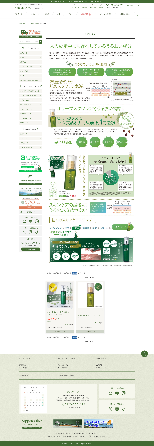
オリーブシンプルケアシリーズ (29, 91)
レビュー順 (81, 273)
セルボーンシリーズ (26, 109)
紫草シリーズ (24, 123)
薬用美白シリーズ (25, 114)
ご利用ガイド (31, 212)
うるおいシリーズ (25, 118)
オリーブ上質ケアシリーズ (28, 95)
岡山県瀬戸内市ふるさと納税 (66, 375)
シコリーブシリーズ (26, 104)
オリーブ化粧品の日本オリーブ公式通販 (28, 23)
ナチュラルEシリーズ (26, 100)
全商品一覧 (23, 53)
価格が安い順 (56, 273)
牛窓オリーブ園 (23, 375)
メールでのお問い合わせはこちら (30, 249)
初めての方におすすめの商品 (29, 80)
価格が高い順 (66, 273)
